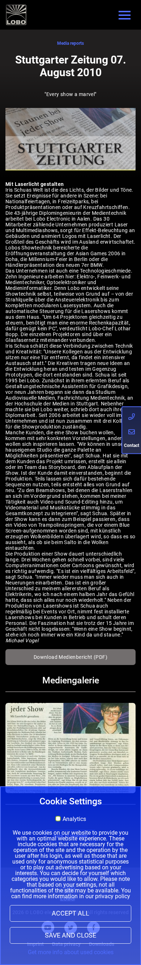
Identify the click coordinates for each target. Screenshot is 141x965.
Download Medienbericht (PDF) (70, 657)
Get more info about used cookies (71, 952)
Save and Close (70, 935)
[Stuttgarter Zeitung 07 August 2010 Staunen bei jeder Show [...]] (70, 748)
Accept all (70, 913)
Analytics (74, 819)
